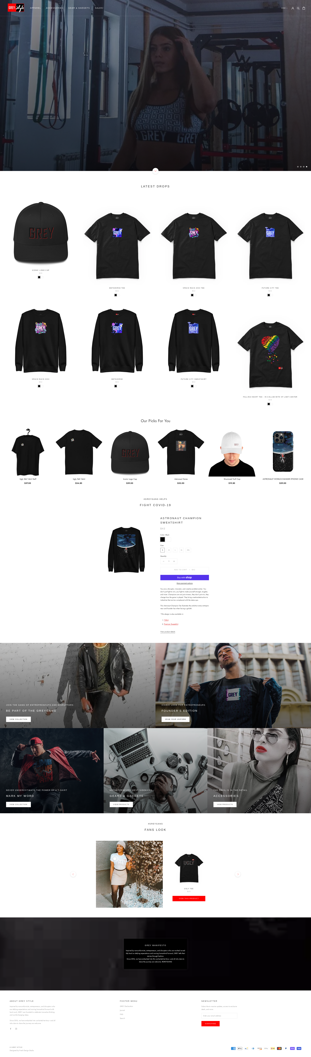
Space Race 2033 (40, 379)
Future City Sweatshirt (194, 379)
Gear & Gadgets (79, 8)
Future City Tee (270, 288)
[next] (238, 874)
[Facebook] (10, 1028)
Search (122, 1018)
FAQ (121, 1014)
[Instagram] (16, 1028)
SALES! (99, 8)
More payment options (185, 583)
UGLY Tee (189, 889)
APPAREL (35, 8)
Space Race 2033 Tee (194, 288)
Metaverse (117, 379)
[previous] (73, 874)
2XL (188, 550)
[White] (42, 277)
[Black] (39, 277)
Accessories (54, 8)
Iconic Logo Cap (40, 270)
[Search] (298, 8)
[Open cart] (304, 8)
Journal (122, 1010)
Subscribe (210, 1024)
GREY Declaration (126, 1006)
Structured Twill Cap (232, 479)
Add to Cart (232, 483)
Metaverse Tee (117, 288)
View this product (189, 898)
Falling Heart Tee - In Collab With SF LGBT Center (270, 397)
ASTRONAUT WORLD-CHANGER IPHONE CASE (283, 479)
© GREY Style (16, 1047)
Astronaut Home (181, 479)
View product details (167, 631)
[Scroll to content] (155, 171)
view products (121, 804)
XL (181, 550)
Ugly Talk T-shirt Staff (28, 479)
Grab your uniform (175, 719)
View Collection (18, 719)
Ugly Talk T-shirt (79, 479)
